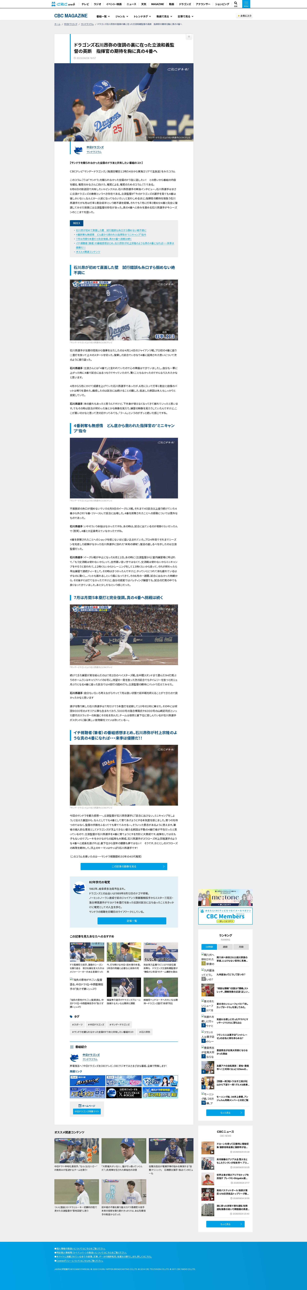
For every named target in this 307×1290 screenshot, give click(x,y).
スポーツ (78, 1024)
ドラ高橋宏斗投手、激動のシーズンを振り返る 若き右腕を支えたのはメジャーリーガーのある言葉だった (87, 968)
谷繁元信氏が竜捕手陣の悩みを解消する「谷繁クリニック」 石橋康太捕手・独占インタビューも (171, 1170)
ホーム (57, 24)
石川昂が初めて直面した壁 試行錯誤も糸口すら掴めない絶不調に (111, 230)
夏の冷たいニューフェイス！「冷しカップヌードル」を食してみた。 (232, 1005)
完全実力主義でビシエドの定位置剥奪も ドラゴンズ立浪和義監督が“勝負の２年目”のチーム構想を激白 (161, 968)
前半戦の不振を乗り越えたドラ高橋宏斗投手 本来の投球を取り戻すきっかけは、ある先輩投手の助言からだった (124, 1211)
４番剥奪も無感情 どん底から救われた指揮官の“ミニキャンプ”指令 (111, 234)
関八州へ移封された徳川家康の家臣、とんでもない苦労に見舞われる (232, 960)
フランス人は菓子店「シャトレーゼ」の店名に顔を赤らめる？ (232, 1036)
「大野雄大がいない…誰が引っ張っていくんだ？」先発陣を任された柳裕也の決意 (122, 1168)
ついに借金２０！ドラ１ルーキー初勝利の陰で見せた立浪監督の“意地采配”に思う (75, 1209)
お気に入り (245, 15)
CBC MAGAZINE (71, 15)
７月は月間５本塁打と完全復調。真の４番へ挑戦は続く (104, 238)
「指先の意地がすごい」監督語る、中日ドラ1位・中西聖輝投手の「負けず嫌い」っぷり (87, 1003)
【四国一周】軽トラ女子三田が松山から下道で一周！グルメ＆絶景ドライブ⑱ (232, 1084)
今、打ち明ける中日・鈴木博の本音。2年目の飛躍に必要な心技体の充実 (124, 968)
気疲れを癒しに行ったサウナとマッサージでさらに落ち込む (232, 1021)
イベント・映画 (114, 4)
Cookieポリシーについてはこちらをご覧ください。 (79, 1260)
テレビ (85, 4)
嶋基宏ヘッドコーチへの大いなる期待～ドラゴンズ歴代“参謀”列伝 (161, 1001)
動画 (171, 4)
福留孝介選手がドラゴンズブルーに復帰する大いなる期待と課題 (124, 1001)
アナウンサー (203, 4)
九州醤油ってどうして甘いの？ (231, 974)
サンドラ (93, 911)
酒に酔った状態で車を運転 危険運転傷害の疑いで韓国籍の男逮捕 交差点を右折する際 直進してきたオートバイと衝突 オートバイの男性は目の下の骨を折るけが (233, 1212)
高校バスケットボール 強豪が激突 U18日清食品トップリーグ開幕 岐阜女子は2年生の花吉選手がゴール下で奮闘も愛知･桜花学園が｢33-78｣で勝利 (233, 1197)
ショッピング (222, 4)
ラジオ (97, 4)
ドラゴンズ (185, 4)
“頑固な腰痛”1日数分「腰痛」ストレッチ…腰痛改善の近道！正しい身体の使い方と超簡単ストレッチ (233, 991)
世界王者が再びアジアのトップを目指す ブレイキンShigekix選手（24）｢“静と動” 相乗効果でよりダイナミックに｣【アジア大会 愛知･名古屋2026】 (233, 1181)
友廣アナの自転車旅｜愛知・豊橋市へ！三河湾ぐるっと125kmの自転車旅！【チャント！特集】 (233, 1069)
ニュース (131, 4)
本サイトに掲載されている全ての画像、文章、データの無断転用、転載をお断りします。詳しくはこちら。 (104, 1256)
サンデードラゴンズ (120, 1024)
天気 (143, 4)
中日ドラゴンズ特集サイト (87, 1111)
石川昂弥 (145, 1032)
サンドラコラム (87, 24)
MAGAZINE (157, 4)
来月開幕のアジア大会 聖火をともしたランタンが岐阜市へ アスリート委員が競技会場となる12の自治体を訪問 (233, 1164)
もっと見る (225, 1112)
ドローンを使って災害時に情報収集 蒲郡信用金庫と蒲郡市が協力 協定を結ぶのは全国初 (233, 1147)
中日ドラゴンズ (70, 24)
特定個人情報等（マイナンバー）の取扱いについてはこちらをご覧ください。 (91, 1252)
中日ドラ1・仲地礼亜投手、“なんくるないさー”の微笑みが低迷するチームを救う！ (75, 1168)
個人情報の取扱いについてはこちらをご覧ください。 (81, 1248)
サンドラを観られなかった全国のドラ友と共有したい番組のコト (104, 1032)
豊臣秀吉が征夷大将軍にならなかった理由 (232, 1052)
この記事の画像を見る (124, 866)
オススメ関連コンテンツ (88, 251)
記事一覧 (132, 920)
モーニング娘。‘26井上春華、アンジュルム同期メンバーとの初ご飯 (232, 1098)
